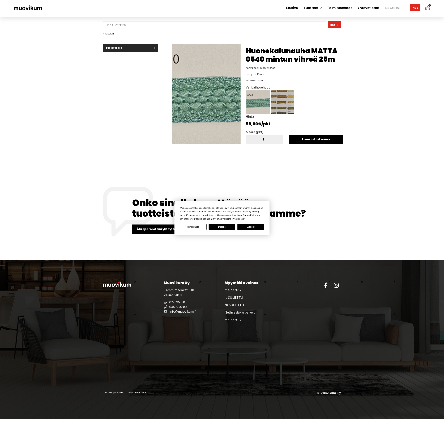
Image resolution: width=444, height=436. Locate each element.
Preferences (193, 227)
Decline (222, 227)
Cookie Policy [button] (249, 215)
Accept (250, 227)
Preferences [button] (238, 219)
